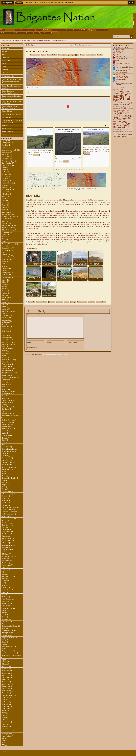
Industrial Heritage (7, 494)
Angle (3, 147)
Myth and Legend (7, 608)
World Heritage (14, 40)
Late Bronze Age (7, 156)
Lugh (3, 699)
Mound (4, 558)
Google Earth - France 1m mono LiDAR (122, 84)
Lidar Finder (119, 53)
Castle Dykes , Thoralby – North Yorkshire (40, 130)
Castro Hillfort (6, 447)
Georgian (5, 167)
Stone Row (5, 605)
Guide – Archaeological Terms (11, 114)
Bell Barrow (6, 523)
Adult (3, 346)
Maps (3, 386)
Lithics (4, 433)
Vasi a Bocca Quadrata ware (11, 377)
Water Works (6, 736)
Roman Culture (6, 669)
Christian (127, 103)
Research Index (101, 30)
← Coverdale (29, 93)
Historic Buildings (7, 467)
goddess (122, 110)
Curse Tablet (6, 335)
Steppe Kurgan (6, 543)
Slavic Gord (5, 460)
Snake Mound (6, 565)
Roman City (5, 675)
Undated (4, 207)
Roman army (6, 671)
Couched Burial (7, 348)
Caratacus (5, 580)
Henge (4, 438)
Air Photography (7, 428)
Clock (3, 333)
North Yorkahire (82, 302)
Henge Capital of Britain (41, 33)
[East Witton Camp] (96, 140)
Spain (3, 295)
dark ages (59, 302)
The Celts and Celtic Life (78, 30)
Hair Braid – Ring (7, 342)
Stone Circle (5, 601)
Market (4, 592)
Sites (17, 30)
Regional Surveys (7, 420)
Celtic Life (5, 704)
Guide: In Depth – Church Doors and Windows (10, 107)
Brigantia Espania (7, 128)
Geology (4, 389)
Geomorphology (7, 393)
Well (3, 745)
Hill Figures (91, 30)
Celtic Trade (5, 706)
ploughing (5, 145)
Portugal (4, 291)
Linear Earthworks (7, 556)
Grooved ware (6, 366)
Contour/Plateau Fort (8, 449)
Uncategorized (6, 733)
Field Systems (6, 143)
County (4, 234)
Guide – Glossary (7, 117)
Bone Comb (5, 326)
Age (115, 89)
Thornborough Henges (119, 131)
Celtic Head (5, 329)
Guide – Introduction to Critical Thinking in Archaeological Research (12, 81)
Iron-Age (4, 505)
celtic (118, 103)
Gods (3, 396)
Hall (3, 482)
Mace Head (5, 353)
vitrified (116, 133)
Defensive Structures (8, 244)
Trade (3, 715)
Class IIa (4, 442)
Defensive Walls (7, 250)
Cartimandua (126, 101)
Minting (4, 717)
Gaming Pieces (6, 340)
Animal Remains (7, 311)
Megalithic (5, 595)
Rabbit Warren (6, 635)
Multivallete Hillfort (8, 451)
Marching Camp (7, 257)
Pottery (4, 362)
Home (3, 40)
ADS (117, 62)
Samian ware (6, 375)
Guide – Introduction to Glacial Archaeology (11, 102)
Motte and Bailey (7, 259)
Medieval (11, 70)
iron (118, 116)
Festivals (4, 302)
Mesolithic (5, 185)
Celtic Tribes (6, 708)
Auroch (4, 313)
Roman (11, 54)
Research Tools (6, 422)
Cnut (3, 583)
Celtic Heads (47, 30)
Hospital (4, 485)
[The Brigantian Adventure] (134, 752)
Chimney (4, 496)
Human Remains (7, 344)
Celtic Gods (5, 697)
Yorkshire (127, 135)
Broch (4, 476)
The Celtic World (7, 695)
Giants (4, 612)
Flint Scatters (6, 337)
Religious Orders (7, 651)
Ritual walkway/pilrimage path (11, 655)
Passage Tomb (6, 560)
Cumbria (117, 106)
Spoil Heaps (5, 722)
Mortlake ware (6, 370)
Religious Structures (8, 638)
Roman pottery (6, 684)
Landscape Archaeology (9, 507)
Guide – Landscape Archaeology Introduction (11, 92)
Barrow (4, 521)
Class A (4, 263)
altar (121, 89)
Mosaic (4, 357)
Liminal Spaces (6, 590)
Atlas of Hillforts (121, 74)
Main (2, 30)
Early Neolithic (6, 189)
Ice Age (4, 172)
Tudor (3, 205)
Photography (6, 435)
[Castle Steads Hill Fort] (68, 138)
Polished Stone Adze (8, 360)
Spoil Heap (5, 500)
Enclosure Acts (6, 277)
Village (4, 241)
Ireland (4, 288)
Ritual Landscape (7, 516)
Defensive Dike (7, 248)
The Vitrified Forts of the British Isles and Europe (16, 33)
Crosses (4, 644)
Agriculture (5, 141)
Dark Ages (61, 55)
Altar (3, 307)
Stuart (3, 200)
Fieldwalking (6, 431)
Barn (3, 471)
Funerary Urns (6, 364)
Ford (3, 740)
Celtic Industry (6, 702)
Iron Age (82, 55)
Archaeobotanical (7, 214)
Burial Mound (6, 547)
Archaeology (6, 212)
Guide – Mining (11, 111)
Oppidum (5, 453)
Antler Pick (5, 318)
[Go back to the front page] (68, 17)
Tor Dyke (31, 45)
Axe (3, 324)
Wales (3, 300)
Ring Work (5, 261)
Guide (3, 398)
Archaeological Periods (60, 30)
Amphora (5, 309)
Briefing (4, 664)
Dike (78, 55)
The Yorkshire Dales (43, 40)
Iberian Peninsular (7, 132)
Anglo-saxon (6, 152)
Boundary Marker (35, 55)
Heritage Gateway (121, 70)
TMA (117, 55)
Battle (3, 221)
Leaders (4, 570)
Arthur (4, 574)
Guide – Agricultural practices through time (11, 97)
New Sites (54, 33)
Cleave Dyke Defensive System (80, 45)
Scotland (4, 293)
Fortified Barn (6, 255)
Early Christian (11, 60)
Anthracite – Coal (7, 391)
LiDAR (4, 411)
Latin (3, 729)
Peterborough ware (8, 368)
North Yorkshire (31, 40)
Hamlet (4, 237)
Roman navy (6, 682)
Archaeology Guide (27, 30)
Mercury (4, 679)
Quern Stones (6, 379)
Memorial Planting (7, 646)
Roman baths (6, 673)
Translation (5, 724)
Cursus (4, 552)
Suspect (4, 203)
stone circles (5, 603)
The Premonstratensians (9, 653)
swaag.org (29, 206)
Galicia (11, 135)
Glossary (4, 405)
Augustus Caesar (7, 576)
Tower (4, 489)
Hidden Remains (7, 407)
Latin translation (7, 731)
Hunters (66, 302)
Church (4, 642)
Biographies (5, 624)
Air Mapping (6, 426)
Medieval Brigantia (8, 183)
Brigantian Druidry (8, 227)
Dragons (4, 610)
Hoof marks (5, 315)
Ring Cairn (5, 536)
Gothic (4, 170)
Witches (4, 617)
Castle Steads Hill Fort (68, 129)
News (3, 628)
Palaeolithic (5, 194)
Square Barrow (6, 540)
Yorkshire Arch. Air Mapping (120, 59)
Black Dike (31, 302)
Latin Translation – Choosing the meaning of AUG (12, 121)
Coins (3, 719)
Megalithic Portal (121, 56)
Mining (4, 498)
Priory (4, 648)
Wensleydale (117, 134)
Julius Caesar (6, 585)
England (116, 108)
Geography (5, 384)
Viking (11, 63)
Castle (4, 246)
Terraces (4, 567)
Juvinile (4, 351)
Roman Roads (6, 690)
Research (4, 666)
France (4, 284)
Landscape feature (91, 55)
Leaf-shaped (6, 322)
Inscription (5, 726)
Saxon (11, 67)
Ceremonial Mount (8, 549)
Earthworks (5, 268)
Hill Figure (5, 554)
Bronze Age (11, 48)
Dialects (4, 266)
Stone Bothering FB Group (124, 67)
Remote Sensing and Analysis (11, 415)
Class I (4, 440)
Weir (3, 742)
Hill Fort (4, 445)
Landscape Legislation (9, 512)
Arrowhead (5, 320)
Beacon (4, 473)
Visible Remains (7, 424)
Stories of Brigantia (8, 630)
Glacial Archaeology (8, 509)
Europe (4, 280)
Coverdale (54, 40)
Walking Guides (7, 633)
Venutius (129, 131)
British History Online (123, 78)
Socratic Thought (7, 402)
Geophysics (5, 409)
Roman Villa (6, 693)
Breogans (5, 578)
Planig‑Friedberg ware (9, 373)
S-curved (4, 355)
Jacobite (4, 178)
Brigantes (5, 710)
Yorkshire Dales (101, 302)
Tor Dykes (91, 302)
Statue (4, 382)
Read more (38, 161)
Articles (4, 662)
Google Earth (120, 49)
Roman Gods (6, 677)
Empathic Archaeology (9, 216)
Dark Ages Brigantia (70, 55)
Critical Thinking (7, 400)
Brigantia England (52, 55)
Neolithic (4, 187)
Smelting (4, 502)
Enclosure (5, 275)
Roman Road (6, 688)
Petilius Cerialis (6, 587)
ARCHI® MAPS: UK (123, 72)
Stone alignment (7, 599)
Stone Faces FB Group (123, 69)
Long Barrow (6, 532)
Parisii (4, 713)
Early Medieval (6, 165)
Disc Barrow (6, 529)
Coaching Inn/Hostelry (9, 478)
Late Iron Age (6, 176)
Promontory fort (7, 458)
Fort (3, 252)
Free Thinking (6, 218)
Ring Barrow (6, 534)
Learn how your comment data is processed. (55, 354)
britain (117, 99)
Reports (38, 30)
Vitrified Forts (123, 133)
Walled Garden (6, 491)
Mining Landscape (7, 514)
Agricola (4, 572)
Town (3, 239)
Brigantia (23, 40)
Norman (4, 192)
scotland (118, 129)
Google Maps (120, 51)
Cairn (3, 527)
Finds (3, 305)
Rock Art (4, 597)
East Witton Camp (96, 129)
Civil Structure (6, 232)
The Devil (5, 614)
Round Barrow (6, 538)
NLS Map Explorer (122, 47)
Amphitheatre (6, 469)
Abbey (4, 640)
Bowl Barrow (6, 525)
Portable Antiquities (122, 76)
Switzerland (5, 297)
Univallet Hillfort (7, 462)
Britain (4, 282)
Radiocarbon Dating (8, 413)
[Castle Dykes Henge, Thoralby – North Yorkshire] (40, 144)
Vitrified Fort (11, 73)
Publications (5, 622)
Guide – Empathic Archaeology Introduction (12, 87)
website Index (10, 30)
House (4, 487)
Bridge (4, 738)
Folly (3, 480)
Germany (5, 286)
